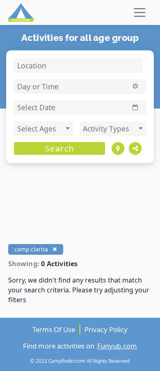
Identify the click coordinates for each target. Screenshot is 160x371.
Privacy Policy (106, 329)
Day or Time (38, 86)
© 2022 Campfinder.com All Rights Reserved (80, 360)
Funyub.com (117, 346)
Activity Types (107, 128)
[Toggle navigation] (140, 12)
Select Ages (37, 128)
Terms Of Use (53, 329)
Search (59, 148)
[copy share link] (135, 148)
